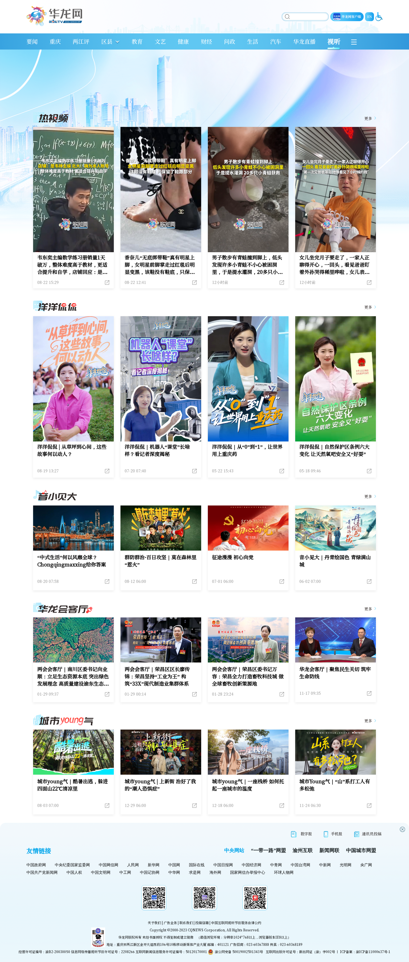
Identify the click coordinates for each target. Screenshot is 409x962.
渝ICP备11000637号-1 (373, 951)
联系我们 (186, 922)
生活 (252, 41)
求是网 (195, 872)
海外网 (215, 872)
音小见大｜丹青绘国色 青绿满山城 (335, 560)
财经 (206, 41)
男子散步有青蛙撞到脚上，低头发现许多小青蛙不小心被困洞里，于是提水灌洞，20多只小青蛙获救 (247, 264)
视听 (333, 41)
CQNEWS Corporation (206, 929)
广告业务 (170, 922)
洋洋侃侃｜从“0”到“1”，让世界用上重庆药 (247, 450)
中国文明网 (100, 872)
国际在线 (196, 865)
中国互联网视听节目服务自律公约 (236, 922)
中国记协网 (149, 872)
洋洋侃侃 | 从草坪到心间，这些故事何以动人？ (72, 450)
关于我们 (154, 922)
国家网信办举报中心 (247, 872)
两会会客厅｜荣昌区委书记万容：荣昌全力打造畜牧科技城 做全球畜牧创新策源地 (248, 676)
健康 (183, 41)
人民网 (133, 865)
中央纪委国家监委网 (72, 865)
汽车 (275, 41)
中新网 (325, 865)
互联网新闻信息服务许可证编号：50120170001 (171, 951)
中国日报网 (223, 865)
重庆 (55, 41)
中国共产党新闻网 (42, 872)
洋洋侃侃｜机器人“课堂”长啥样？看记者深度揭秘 (157, 450)
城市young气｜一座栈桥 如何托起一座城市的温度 (248, 784)
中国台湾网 (300, 865)
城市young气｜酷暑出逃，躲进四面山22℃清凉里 (72, 784)
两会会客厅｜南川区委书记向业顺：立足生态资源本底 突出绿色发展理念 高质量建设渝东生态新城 (73, 676)
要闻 (32, 41)
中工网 (125, 872)
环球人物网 (284, 872)
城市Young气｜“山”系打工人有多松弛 (334, 784)
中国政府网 (36, 865)
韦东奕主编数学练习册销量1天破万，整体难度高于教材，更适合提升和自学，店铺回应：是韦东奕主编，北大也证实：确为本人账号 (72, 264)
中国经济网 (251, 865)
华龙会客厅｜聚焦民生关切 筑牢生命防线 (335, 672)
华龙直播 (304, 41)
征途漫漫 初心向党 (232, 557)
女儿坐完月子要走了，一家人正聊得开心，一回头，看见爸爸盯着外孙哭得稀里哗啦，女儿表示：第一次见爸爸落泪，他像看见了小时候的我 (334, 264)
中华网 (174, 872)
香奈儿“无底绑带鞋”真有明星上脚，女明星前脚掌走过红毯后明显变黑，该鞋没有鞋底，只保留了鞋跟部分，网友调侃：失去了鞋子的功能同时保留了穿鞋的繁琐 (160, 264)
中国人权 (74, 872)
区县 (106, 41)
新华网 (153, 865)
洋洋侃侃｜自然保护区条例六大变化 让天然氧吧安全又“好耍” (334, 450)
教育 (137, 41)
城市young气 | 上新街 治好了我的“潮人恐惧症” (160, 784)
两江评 (81, 41)
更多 (368, 118)
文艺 (160, 41)
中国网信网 (108, 865)
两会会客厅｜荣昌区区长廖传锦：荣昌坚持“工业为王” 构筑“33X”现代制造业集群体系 (157, 676)
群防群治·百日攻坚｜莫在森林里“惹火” (160, 560)
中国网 (174, 865)
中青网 (276, 865)
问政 (229, 41)
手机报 (337, 833)
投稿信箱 (202, 922)
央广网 (366, 865)
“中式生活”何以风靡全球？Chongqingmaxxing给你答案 (71, 560)
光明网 (345, 865)
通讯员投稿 (371, 833)
